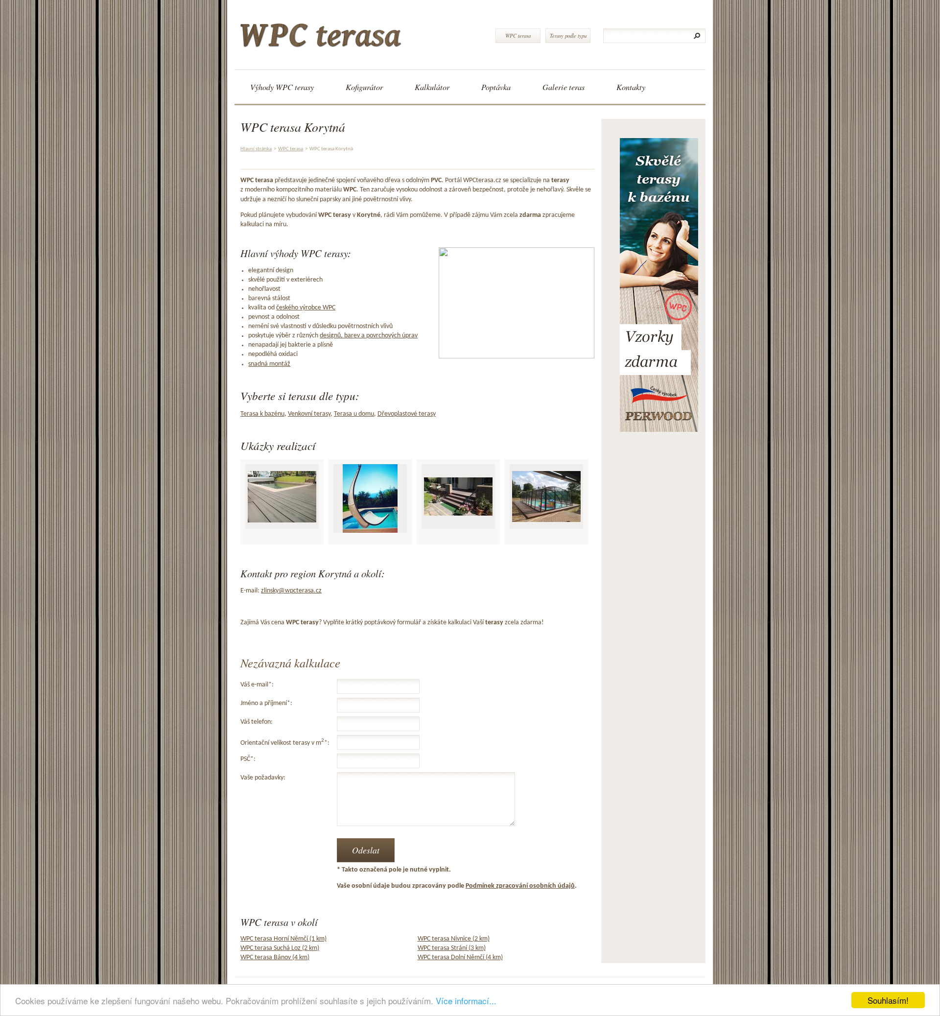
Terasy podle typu (568, 35)
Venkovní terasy (309, 414)
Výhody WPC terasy (282, 87)
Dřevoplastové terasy (406, 414)
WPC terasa (518, 35)
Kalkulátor (432, 87)
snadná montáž (269, 364)
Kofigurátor (364, 87)
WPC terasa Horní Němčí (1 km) (283, 939)
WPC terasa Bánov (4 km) (274, 957)
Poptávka (496, 87)
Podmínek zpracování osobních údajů (520, 886)
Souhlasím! (888, 1000)
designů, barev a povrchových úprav (369, 335)
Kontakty (630, 87)
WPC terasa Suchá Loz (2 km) (279, 948)
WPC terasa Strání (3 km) (452, 948)
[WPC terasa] (361, 31)
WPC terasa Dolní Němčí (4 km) (460, 957)
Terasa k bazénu (262, 414)
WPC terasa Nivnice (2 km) (454, 939)
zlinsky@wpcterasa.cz (291, 591)
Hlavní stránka (256, 149)
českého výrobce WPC (305, 308)
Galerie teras (563, 87)
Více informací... (466, 1000)
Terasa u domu (354, 414)
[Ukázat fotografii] (282, 496)
